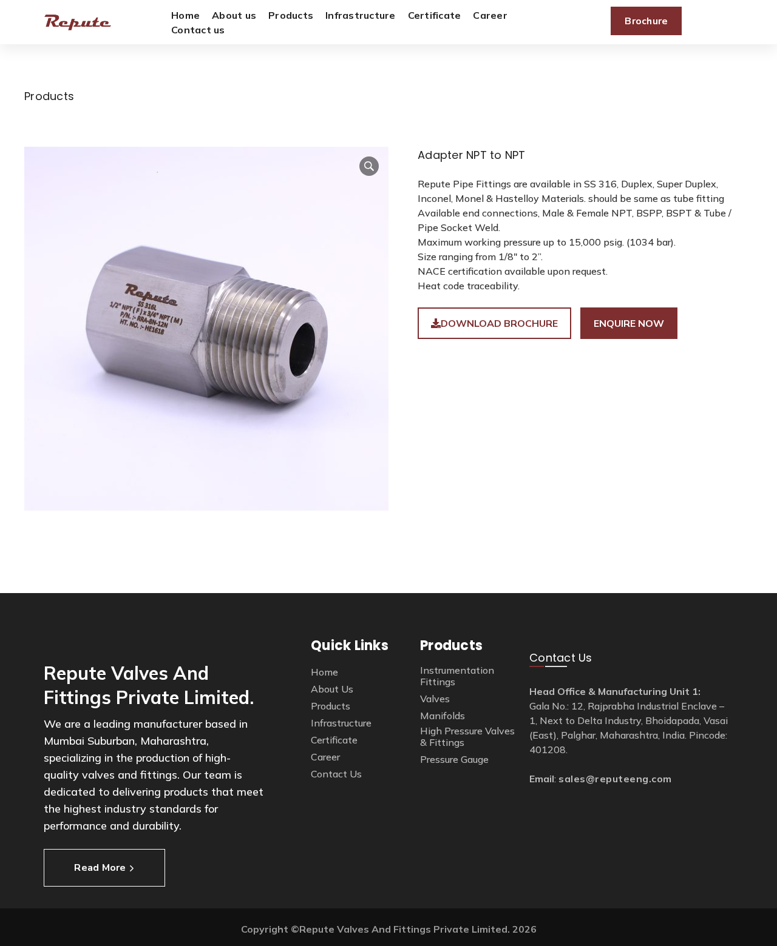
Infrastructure (341, 723)
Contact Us (336, 774)
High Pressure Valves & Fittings (467, 736)
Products (330, 706)
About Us (332, 689)
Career (325, 757)
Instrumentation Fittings (457, 676)
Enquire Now (629, 323)
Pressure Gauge (454, 759)
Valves (435, 699)
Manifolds (442, 716)
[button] (369, 166)
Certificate (334, 740)
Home (324, 672)
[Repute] (78, 22)
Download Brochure (499, 323)
